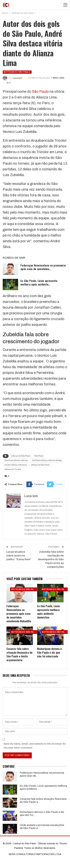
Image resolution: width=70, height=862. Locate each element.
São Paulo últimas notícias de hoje (47, 460)
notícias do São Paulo (20, 456)
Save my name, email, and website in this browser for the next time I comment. (35, 746)
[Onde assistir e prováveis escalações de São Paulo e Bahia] (10, 829)
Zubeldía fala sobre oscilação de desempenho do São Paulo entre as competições (51, 559)
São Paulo (40, 91)
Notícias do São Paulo (17, 72)
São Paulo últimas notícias (16, 460)
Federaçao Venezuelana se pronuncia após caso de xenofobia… (43, 267)
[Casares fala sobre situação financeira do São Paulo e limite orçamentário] (19, 636)
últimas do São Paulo (40, 465)
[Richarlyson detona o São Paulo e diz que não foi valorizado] (50, 636)
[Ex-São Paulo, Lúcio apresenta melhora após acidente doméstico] (10, 284)
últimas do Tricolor (12, 469)
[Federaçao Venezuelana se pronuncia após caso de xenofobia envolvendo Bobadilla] (10, 269)
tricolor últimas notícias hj (15, 465)
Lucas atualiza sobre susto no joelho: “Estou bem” (18, 555)
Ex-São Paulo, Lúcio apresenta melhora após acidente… (38, 282)
